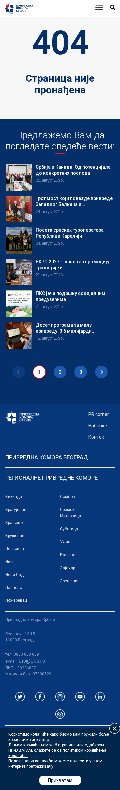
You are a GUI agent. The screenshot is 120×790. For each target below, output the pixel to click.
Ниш (9, 561)
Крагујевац (15, 509)
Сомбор (67, 496)
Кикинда (13, 496)
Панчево (13, 587)
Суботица (69, 529)
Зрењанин (70, 581)
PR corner (98, 414)
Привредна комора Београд (46, 457)
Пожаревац (16, 600)
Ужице (66, 542)
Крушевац (14, 535)
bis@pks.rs (32, 661)
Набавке (97, 425)
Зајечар (67, 568)
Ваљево (67, 555)
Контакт (97, 437)
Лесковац (14, 548)
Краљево (14, 522)
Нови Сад (14, 574)
